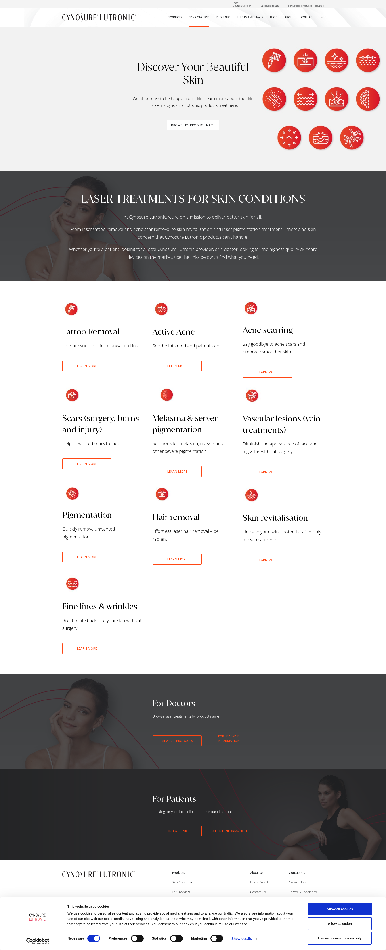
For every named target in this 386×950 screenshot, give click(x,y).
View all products (177, 741)
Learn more (87, 366)
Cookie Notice (299, 882)
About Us (257, 872)
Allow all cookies (340, 909)
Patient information (228, 831)
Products (178, 872)
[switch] (137, 938)
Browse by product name (193, 125)
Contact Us (258, 892)
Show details (241, 938)
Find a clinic (177, 831)
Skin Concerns (182, 882)
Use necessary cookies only (339, 938)
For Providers (181, 892)
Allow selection (340, 923)
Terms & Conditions (303, 892)
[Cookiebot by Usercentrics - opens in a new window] (37, 941)
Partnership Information (228, 738)
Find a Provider (260, 882)
